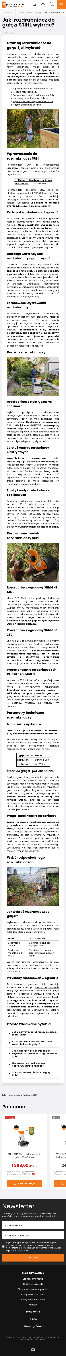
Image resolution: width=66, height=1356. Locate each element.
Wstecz (8, 12)
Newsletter (18, 1206)
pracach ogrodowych (47, 987)
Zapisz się (33, 1257)
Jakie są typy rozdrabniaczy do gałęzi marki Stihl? (34, 1033)
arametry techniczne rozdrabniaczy (32, 98)
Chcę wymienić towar (33, 1299)
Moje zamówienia (33, 1273)
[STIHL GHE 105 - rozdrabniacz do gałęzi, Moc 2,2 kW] (24, 1136)
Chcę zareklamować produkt (33, 1289)
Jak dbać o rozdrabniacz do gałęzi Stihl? (32, 1074)
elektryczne (14, 332)
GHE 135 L (37, 425)
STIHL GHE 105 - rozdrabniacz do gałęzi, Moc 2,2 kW (24, 1155)
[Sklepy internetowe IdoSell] (33, 1349)
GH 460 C (19, 504)
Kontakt (33, 1304)
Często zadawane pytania (27, 104)
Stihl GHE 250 (22, 183)
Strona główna (26, 12)
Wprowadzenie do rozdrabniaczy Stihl (33, 88)
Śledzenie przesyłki (33, 1284)
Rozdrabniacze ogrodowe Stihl (25, 189)
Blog (38, 12)
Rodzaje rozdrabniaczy (25, 91)
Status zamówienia (33, 1279)
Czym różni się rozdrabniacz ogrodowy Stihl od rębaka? (28, 1064)
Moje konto (33, 1311)
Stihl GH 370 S (24, 434)
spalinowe (36, 332)
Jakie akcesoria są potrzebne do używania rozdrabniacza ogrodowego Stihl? (34, 1053)
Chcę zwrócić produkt (33, 1294)
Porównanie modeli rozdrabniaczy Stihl (33, 95)
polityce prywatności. (18, 1250)
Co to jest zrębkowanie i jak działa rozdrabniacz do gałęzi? (32, 1043)
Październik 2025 (30, 1095)
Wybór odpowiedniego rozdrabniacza (33, 101)
